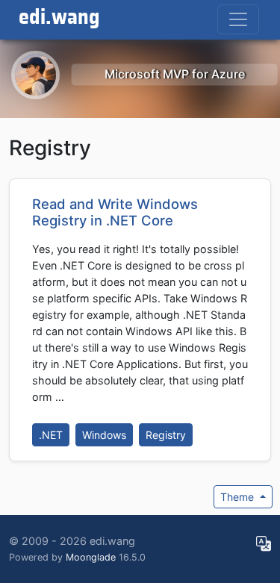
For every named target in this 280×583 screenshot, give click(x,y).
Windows (104, 434)
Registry (166, 434)
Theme (238, 496)
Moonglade (91, 557)
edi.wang (59, 17)
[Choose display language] (263, 544)
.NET (51, 434)
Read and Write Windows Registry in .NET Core (115, 212)
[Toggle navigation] (238, 19)
